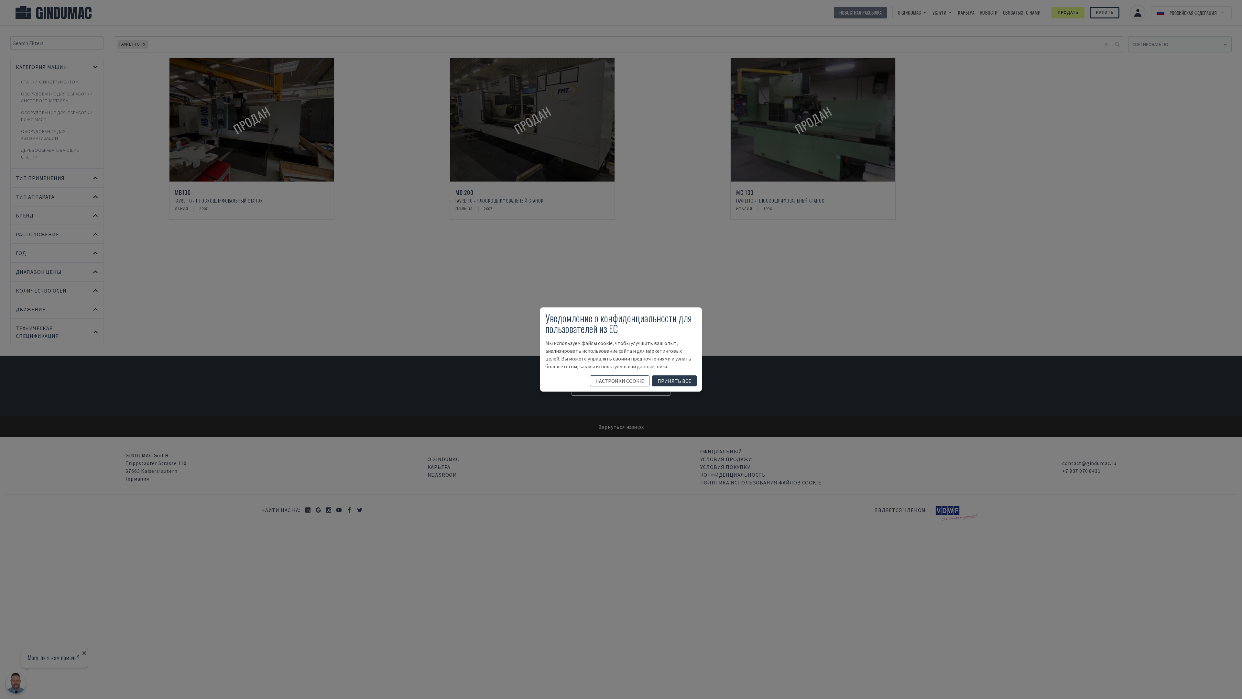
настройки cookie (619, 381)
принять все (674, 381)
